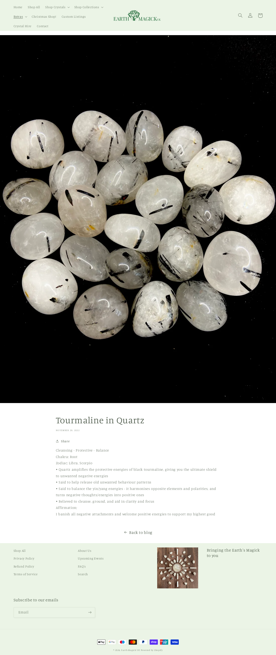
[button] (57, 7)
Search (83, 574)
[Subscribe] (90, 612)
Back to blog (140, 532)
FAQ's (82, 566)
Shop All (20, 550)
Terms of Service (26, 574)
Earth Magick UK (130, 650)
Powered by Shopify (152, 650)
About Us (84, 550)
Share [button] (65, 441)
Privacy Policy (24, 558)
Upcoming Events (91, 558)
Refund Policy (24, 566)
